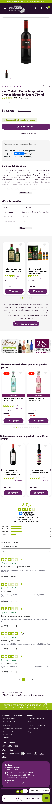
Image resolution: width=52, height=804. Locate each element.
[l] (41, 8)
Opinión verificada (10, 563)
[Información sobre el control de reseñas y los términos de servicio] (38, 517)
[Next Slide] (49, 268)
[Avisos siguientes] (32, 679)
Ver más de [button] (11, 86)
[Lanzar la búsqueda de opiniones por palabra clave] (49, 552)
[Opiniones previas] (20, 679)
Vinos (10, 692)
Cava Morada (13, 395)
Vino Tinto (18, 692)
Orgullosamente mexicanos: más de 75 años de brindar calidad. (26, 1)
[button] (24, 111)
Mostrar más (26, 193)
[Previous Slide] (3, 268)
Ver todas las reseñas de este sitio (26, 521)
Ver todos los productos (26, 324)
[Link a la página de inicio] (3, 692)
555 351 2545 (12, 770)
